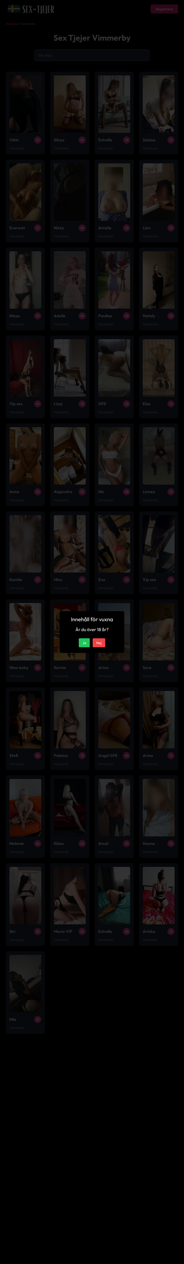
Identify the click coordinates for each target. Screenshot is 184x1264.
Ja (84, 643)
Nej (99, 643)
